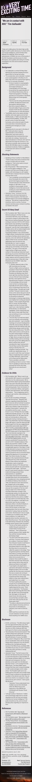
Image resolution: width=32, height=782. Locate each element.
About (3, 16)
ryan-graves (23, 754)
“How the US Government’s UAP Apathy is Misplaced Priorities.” (17, 713)
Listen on (6, 42)
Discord (24, 16)
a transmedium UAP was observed (17, 428)
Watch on (14, 41)
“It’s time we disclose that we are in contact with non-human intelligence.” (18, 727)
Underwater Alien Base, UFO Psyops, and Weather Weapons (17, 735)
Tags (13, 16)
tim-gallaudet (25, 756)
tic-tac (19, 756)
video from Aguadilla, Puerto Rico (17, 435)
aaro (7, 754)
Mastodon (18, 778)
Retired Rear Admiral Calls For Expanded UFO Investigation (16, 732)
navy (15, 754)
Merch (28, 16)
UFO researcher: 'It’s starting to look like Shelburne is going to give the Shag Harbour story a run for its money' (18, 747)
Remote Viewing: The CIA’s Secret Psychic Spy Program (24, 762)
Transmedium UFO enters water (16, 739)
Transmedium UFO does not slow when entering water (17, 742)
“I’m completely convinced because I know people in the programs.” (17, 722)
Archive (8, 16)
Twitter (13, 778)
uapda (3, 757)
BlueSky (23, 778)
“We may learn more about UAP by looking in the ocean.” (18, 718)
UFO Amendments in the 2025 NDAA (6, 762)
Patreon (18, 16)
